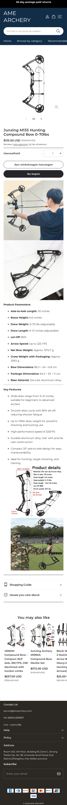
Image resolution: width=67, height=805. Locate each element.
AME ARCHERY (37, 803)
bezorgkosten (20, 144)
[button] (59, 16)
